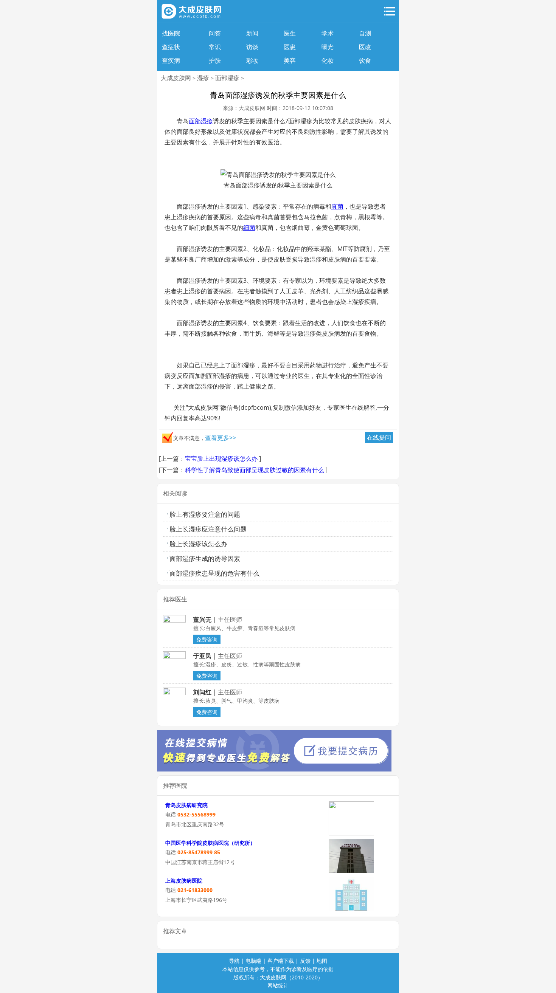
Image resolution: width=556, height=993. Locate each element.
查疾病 (171, 60)
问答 (215, 33)
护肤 (215, 60)
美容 (290, 60)
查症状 (171, 47)
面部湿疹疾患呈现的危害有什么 (214, 573)
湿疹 (203, 78)
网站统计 (278, 985)
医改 (365, 47)
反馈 (305, 960)
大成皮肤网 (176, 78)
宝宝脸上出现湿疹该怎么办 (221, 458)
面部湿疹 (227, 78)
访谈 (252, 47)
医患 (290, 47)
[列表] (389, 11)
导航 (234, 960)
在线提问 (379, 437)
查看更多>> (220, 438)
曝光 (327, 47)
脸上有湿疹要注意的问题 (204, 514)
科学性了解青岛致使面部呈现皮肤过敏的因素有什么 (254, 470)
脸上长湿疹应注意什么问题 (208, 529)
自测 (365, 33)
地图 (322, 960)
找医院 (171, 33)
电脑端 (253, 960)
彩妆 (252, 60)
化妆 (327, 60)
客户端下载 (280, 960)
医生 (290, 33)
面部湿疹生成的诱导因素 (204, 558)
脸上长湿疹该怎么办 (198, 543)
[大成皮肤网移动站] (191, 11)
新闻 (252, 33)
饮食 (365, 60)
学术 (327, 33)
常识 (215, 47)
